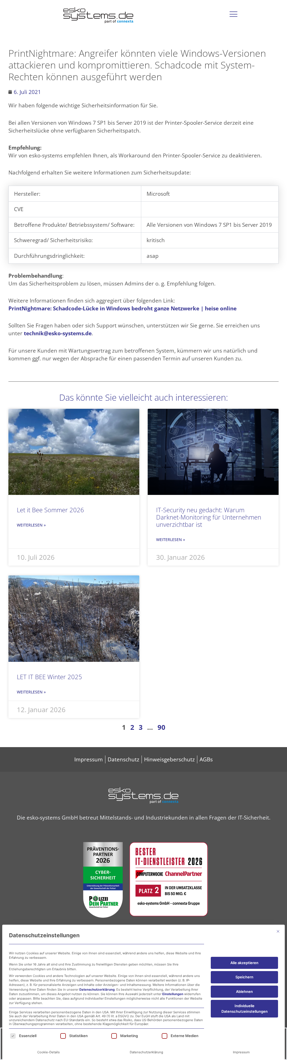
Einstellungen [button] (172, 994)
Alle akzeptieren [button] (244, 962)
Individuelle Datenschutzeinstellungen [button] (244, 1009)
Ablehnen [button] (244, 991)
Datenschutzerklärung (97, 989)
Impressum (241, 1052)
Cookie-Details (48, 1052)
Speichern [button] (244, 977)
